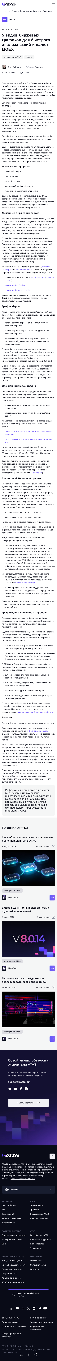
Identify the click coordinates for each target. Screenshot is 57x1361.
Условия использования (41, 1322)
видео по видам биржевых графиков (35, 712)
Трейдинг (34, 1210)
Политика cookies (10, 1322)
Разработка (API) (10, 1273)
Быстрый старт (9, 1205)
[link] (8, 19)
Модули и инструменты (13, 1260)
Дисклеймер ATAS (10, 1318)
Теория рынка (36, 1205)
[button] (52, 1156)
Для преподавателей (12, 1239)
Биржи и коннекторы (12, 1269)
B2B (4, 1244)
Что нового (35, 1248)
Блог (32, 1201)
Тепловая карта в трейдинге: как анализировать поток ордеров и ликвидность (23, 982)
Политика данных (38, 1318)
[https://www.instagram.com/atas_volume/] (26, 1088)
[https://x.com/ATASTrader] (28, 1308)
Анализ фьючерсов (11, 1278)
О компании (36, 1260)
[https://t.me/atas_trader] (39, 1308)
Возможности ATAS (13, 1257)
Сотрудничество (38, 1265)
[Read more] (52, 897)
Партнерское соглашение (14, 1326)
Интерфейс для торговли (14, 1265)
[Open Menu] (53, 4)
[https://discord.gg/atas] (17, 1308)
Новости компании (39, 1218)
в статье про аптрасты (25, 583)
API (3, 1210)
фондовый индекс (24, 269)
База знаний (8, 1214)
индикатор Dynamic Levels (17, 290)
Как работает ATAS (39, 1235)
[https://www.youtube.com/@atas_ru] (45, 1308)
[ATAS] (9, 4)
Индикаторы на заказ (12, 1218)
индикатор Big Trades (15, 285)
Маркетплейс (8, 1223)
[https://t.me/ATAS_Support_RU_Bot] (9, 1088)
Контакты (34, 1269)
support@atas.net (19, 1082)
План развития (37, 1244)
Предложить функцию (40, 1239)
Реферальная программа (14, 1235)
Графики (39, 67)
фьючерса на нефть (38, 731)
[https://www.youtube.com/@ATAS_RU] (15, 1088)
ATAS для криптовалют (13, 1282)
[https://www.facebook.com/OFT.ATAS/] (20, 1088)
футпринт (37, 473)
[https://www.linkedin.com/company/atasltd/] (12, 1308)
